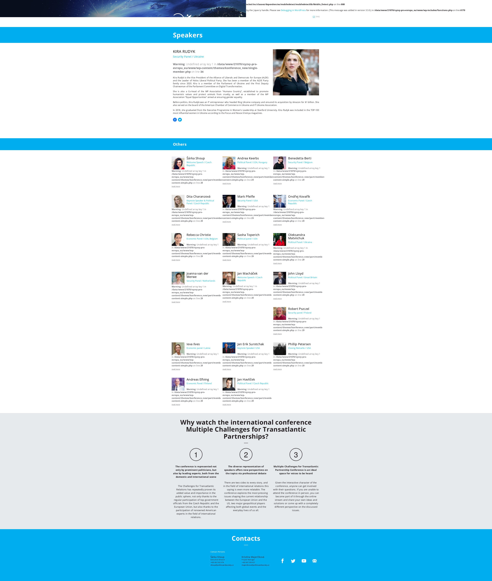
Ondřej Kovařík (299, 196)
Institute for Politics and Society (265, 16)
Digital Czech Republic (298, 16)
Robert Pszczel (298, 309)
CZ (314, 16)
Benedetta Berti (299, 158)
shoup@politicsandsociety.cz (222, 565)
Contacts (316, 21)
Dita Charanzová (199, 196)
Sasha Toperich (248, 235)
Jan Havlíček (246, 379)
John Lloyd (295, 273)
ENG (318, 16)
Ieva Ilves (193, 344)
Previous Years (236, 21)
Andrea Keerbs (248, 158)
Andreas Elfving (198, 379)
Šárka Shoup (196, 158)
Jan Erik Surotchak (250, 344)
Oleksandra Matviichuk (296, 236)
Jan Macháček (247, 273)
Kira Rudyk (184, 51)
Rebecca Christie (199, 235)
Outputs (303, 21)
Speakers (291, 21)
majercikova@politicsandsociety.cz (255, 565)
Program (278, 21)
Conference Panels (261, 21)
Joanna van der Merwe (197, 275)
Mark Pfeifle (246, 196)
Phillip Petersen (299, 344)
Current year (219, 21)
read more (176, 186)
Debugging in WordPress (293, 10)
